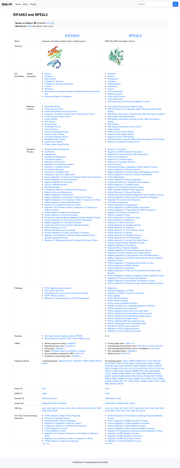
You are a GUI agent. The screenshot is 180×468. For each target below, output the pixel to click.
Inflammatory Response (117, 156)
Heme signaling (114, 295)
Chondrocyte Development (55, 156)
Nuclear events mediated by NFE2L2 (123, 303)
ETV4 (156, 368)
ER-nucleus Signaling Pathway (57, 418)
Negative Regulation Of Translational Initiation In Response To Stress (73, 199)
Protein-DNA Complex (116, 96)
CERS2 (157, 363)
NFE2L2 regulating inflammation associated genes (128, 310)
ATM (155, 360)
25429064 (72, 351)
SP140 (143, 378)
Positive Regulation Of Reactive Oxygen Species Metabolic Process (135, 283)
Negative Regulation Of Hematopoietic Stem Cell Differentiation (133, 255)
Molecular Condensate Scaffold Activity (124, 141)
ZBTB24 (113, 383)
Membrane (49, 88)
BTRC (125, 363)
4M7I (54, 408)
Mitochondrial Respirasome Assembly (60, 230)
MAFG (144, 373)
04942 (44, 393)
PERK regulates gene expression (58, 288)
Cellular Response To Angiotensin (121, 268)
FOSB (115, 371)
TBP (121, 381)
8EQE (55, 410)
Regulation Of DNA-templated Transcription (125, 151)
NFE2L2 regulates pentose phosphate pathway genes (129, 315)
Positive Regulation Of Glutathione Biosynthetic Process (131, 263)
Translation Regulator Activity (56, 136)
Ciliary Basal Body (115, 99)
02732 (107, 393)
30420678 (71, 343)
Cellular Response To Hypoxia (120, 232)
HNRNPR (135, 371)
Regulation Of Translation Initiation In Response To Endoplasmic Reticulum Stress (71, 208)
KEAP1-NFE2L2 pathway (55, 295)
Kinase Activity (51, 124)
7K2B (151, 408)
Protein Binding (51, 119)
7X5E (122, 410)
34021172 (79, 353)
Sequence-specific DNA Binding (121, 136)
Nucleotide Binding (52, 106)
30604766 (141, 345)
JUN (146, 371)
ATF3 (145, 360)
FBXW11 (108, 371)
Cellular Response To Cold (55, 227)
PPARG (159, 376)
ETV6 (161, 368)
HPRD (29, 26)
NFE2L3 (140, 376)
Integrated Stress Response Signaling (123, 247)
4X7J (64, 408)
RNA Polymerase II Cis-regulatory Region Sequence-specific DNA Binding (134, 110)
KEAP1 (108, 373)
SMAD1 (137, 378)
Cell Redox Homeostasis (118, 202)
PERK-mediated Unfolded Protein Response (62, 212)
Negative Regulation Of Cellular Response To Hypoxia (129, 250)
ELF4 (136, 368)
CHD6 (115, 366)
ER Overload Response (54, 169)
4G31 (44, 408)
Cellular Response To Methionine (121, 220)
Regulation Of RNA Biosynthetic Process (124, 438)
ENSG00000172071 (50, 398)
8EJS (143, 410)
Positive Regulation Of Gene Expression (61, 179)
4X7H (59, 408)
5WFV (126, 408)
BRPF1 (113, 363)
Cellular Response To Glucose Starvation (61, 215)
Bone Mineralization (53, 187)
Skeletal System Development (57, 149)
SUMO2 (108, 381)
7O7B (117, 410)
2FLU (107, 408)
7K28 (137, 408)
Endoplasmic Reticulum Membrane (59, 83)
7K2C (156, 408)
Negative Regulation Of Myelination (59, 194)
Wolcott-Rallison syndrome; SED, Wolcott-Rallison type (67, 338)
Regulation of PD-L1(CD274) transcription (124, 331)
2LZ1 (112, 408)
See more (46, 443)
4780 (107, 388)
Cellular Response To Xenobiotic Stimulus (125, 235)
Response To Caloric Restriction (121, 222)
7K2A (146, 408)
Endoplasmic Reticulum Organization (60, 174)
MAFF (138, 373)
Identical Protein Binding (54, 134)
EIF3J (121, 368)
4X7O (83, 408)
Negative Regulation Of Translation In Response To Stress (68, 197)
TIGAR (130, 381)
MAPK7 (108, 376)
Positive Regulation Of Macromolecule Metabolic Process (131, 428)
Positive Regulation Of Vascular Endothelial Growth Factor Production (73, 177)
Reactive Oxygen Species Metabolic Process (126, 242)
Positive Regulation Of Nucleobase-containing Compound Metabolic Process (135, 416)
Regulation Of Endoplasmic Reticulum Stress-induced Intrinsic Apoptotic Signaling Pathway (70, 236)
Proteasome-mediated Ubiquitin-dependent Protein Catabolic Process (73, 217)
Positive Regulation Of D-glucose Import (124, 217)
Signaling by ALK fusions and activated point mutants (66, 293)
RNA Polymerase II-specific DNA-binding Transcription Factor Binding (136, 139)
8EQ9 (44, 410)
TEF (125, 381)
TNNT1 (137, 381)
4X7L (73, 408)
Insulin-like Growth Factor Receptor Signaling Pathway (67, 225)
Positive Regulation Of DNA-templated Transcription (129, 207)
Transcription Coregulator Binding (121, 116)
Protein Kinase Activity (54, 109)
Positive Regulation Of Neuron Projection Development (130, 174)
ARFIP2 (132, 360)
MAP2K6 (157, 373)
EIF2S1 (69, 360)
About (25, 4)
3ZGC (117, 408)
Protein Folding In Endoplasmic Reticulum (62, 441)
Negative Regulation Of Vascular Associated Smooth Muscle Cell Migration (134, 271)
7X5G (132, 410)
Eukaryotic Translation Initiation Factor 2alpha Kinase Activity (70, 114)
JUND (150, 371)
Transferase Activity (53, 126)
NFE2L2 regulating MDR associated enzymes (126, 320)
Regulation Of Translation (55, 161)
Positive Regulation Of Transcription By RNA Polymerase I (68, 220)
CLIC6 (121, 366)
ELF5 (141, 368)
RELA (131, 378)
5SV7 (94, 408)
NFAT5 (128, 376)
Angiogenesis (50, 154)
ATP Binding (50, 121)
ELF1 (126, 368)
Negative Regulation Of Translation (59, 182)
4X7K (68, 408)
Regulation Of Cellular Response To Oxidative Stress (129, 252)
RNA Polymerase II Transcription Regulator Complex (129, 101)
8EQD (49, 410)
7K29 (142, 408)
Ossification (49, 151)
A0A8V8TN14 (110, 403)
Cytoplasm (49, 76)
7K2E (107, 410)
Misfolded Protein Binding (55, 139)
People (33, 4)
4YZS (88, 408)
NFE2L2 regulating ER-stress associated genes (127, 323)
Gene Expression (115, 164)
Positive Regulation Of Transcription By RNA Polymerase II (132, 209)
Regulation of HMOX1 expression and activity (126, 293)
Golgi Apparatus (114, 83)
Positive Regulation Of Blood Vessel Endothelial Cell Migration (133, 197)
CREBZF (158, 366)
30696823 (59, 348)
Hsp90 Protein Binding (54, 141)
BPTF (107, 363)
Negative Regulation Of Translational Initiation (63, 222)
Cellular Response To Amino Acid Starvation (63, 202)
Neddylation (112, 288)
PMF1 (153, 376)
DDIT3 (107, 368)
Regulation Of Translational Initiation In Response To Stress (69, 438)
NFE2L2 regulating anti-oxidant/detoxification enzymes (130, 313)
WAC (107, 383)
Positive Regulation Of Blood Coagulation (124, 179)
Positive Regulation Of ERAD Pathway (123, 265)
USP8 (163, 381)
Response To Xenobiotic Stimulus (121, 161)
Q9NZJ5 (63, 403)
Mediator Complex (115, 94)
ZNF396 (120, 383)
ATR (159, 360)
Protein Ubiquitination (116, 177)
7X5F (127, 410)
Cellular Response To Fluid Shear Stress (124, 237)
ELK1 (146, 368)
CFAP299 (109, 366)
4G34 (49, 408)
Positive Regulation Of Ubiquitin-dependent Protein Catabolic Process (136, 275)
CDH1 (144, 363)
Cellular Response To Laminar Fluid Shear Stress (128, 240)
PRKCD (115, 378)
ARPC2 (139, 360)
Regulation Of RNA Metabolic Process (123, 433)
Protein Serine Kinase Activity (57, 144)
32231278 (126, 353)
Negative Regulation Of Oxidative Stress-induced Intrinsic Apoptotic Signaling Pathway (135, 259)
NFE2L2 (135, 35)
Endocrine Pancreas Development (58, 192)
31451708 (158, 345)
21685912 (76, 356)
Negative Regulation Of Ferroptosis (122, 245)
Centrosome (112, 86)
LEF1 (133, 373)
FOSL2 (121, 371)
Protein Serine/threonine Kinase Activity (61, 111)
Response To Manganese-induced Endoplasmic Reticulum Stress (71, 240)
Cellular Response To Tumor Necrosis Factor (126, 230)
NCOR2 (122, 376)
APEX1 (126, 360)
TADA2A (115, 381)
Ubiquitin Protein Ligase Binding (120, 134)
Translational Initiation (53, 159)
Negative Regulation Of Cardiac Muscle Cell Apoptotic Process (133, 172)
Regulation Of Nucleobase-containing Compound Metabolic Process (135, 430)
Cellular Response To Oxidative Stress (123, 184)
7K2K (112, 410)
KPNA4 (128, 373)
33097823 (70, 345)
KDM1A (157, 371)
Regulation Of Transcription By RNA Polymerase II (128, 154)
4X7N (78, 408)
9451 (44, 388)
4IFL (122, 408)
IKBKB (92, 360)
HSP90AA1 (77, 360)
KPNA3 (121, 373)
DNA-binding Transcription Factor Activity (124, 126)
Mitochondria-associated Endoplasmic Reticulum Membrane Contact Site (72, 92)
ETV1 (151, 368)
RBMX (121, 378)
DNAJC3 (62, 360)
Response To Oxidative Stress (57, 166)
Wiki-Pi (7, 4)
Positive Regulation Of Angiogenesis (122, 204)
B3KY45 (56, 403)
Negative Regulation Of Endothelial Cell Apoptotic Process (131, 280)
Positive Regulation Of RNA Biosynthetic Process (128, 420)
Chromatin (112, 73)
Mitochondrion (50, 78)
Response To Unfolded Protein (57, 172)
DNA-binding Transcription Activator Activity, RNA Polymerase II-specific (134, 120)
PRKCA (108, 378)
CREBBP (143, 366)
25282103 (64, 351)
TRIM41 (150, 381)
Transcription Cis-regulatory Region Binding (125, 106)
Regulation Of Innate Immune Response (124, 199)
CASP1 (132, 363)
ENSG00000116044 (113, 398)
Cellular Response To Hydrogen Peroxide (124, 225)
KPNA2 (115, 373)
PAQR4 (147, 376)
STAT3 (154, 378)
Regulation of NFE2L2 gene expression (123, 326)
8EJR (138, 410)
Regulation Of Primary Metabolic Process (124, 441)
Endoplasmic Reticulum (54, 81)
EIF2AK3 (72, 35)
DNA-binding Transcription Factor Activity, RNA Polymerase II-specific (136, 114)
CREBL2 (150, 366)
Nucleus (48, 73)
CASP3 (138, 363)
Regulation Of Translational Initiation (59, 164)
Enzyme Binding (51, 129)
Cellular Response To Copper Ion (121, 227)
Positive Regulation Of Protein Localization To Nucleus (67, 232)
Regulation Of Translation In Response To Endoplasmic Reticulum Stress (71, 434)
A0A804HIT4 (47, 403)
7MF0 (99, 408)
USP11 (157, 381)
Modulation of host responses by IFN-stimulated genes (67, 298)
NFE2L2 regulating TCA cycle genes (122, 308)
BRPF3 (120, 363)
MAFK (150, 373)
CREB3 (135, 366)
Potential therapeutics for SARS (121, 290)
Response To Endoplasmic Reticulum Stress (63, 204)
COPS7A (128, 366)
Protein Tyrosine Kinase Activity (58, 116)
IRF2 (142, 371)
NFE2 (134, 376)
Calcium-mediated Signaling (56, 184)
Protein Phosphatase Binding (56, 131)
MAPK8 (115, 376)
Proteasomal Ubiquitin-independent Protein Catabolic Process (133, 166)
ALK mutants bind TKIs (54, 290)
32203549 (131, 351)
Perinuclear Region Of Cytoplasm (58, 96)
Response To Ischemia (117, 149)
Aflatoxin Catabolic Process (119, 215)
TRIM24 (143, 381)
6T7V (132, 408)
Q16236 (132, 403)
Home (18, 4)
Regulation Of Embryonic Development (123, 212)
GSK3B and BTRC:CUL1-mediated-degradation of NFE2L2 (131, 305)
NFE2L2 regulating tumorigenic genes (123, 318)
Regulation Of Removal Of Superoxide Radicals (127, 278)
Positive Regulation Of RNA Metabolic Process (127, 425)
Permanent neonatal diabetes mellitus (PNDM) (63, 336)
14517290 (50, 23)
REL (126, 378)
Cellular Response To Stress (56, 428)
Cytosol (48, 86)
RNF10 (45, 363)
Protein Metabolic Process (55, 430)
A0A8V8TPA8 (122, 403)
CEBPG (150, 363)
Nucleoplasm (113, 78)
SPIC (149, 378)
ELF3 (131, 368)
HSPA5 (86, 360)
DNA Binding (113, 124)
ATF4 (150, 360)
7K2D (161, 408)
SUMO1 (161, 378)
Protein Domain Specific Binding (121, 131)
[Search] (175, 4)
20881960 (55, 351)
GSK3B (128, 371)
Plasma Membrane (115, 91)
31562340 (81, 351)
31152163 (150, 345)
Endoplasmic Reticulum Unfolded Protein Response (66, 189)
